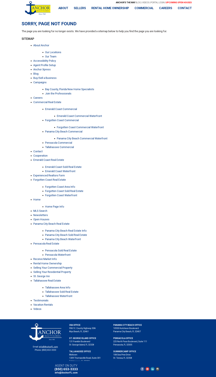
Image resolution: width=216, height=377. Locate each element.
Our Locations (53, 52)
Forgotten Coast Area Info (60, 186)
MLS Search (40, 210)
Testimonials (40, 300)
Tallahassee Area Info (57, 287)
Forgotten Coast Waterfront (61, 195)
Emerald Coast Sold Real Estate (63, 166)
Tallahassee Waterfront (58, 296)
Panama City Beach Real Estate (51, 223)
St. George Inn (41, 276)
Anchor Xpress (42, 69)
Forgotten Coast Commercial (62, 120)
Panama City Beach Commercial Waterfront (82, 138)
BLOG (128, 2)
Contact (38, 151)
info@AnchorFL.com (48, 347)
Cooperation (40, 155)
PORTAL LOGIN (157, 2)
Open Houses (41, 219)
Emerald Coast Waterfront (60, 171)
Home (37, 199)
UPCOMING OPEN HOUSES (179, 2)
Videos (37, 308)
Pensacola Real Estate (46, 243)
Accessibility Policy (44, 60)
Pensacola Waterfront (58, 254)
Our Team (50, 56)
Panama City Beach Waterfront (63, 239)
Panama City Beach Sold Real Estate (66, 234)
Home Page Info (54, 206)
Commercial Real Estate (47, 102)
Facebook (142, 369)
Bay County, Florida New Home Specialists (69, 89)
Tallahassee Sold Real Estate (61, 291)
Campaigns (40, 82)
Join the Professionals (58, 93)
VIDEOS (145, 2)
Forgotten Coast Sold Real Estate (64, 191)
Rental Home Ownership (47, 263)
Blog (35, 73)
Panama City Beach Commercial (63, 131)
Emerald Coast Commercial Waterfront (79, 115)
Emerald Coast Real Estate (48, 159)
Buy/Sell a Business (45, 77)
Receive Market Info (45, 259)
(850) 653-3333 (66, 369)
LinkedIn (152, 369)
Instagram (157, 369)
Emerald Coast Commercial (61, 109)
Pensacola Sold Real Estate (61, 250)
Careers (38, 97)
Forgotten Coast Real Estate (49, 179)
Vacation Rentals (43, 304)
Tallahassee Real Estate (47, 280)
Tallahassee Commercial (59, 147)
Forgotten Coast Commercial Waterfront (80, 127)
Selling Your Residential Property (52, 271)
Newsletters (40, 215)
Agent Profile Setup (44, 65)
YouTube (147, 369)
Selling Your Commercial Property (52, 267)
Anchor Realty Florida (37, 8)
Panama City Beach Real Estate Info (66, 230)
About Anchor (41, 45)
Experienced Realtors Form (49, 175)
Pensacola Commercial (58, 142)
